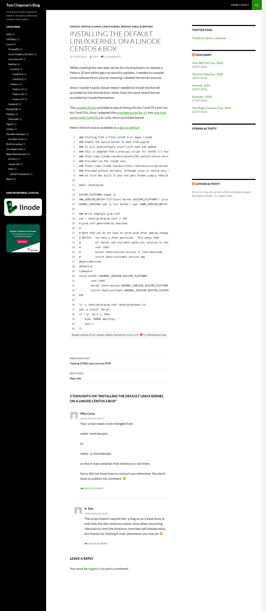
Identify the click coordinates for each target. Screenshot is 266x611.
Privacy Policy (240, 5)
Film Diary (204, 55)
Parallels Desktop (15, 134)
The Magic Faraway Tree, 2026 (211, 108)
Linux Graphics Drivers (20, 54)
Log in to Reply (94, 488)
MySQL (10, 114)
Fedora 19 (18, 99)
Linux (97, 26)
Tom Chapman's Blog (23, 5)
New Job (77, 376)
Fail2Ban (11, 39)
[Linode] (24, 209)
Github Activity (208, 184)
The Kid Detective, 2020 (207, 74)
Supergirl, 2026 (202, 96)
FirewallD (13, 49)
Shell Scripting (142, 26)
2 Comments (112, 56)
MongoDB (12, 109)
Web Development (16, 154)
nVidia (9, 129)
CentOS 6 (87, 26)
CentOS (75, 26)
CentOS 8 (17, 79)
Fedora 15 (18, 89)
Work (9, 179)
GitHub (151, 334)
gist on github (129, 127)
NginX (9, 124)
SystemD (13, 104)
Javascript (13, 164)
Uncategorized (14, 149)
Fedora (14, 84)
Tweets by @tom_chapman (209, 38)
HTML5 (12, 159)
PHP (10, 169)
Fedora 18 (18, 94)
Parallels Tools (16, 139)
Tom (95, 56)
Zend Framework (19, 174)
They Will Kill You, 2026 (207, 63)
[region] (119, 233)
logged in (94, 568)
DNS (8, 34)
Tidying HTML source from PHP (90, 361)
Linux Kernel (111, 26)
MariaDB (13, 119)
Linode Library (86, 107)
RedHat (126, 26)
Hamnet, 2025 (201, 85)
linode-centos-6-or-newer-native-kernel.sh (99, 334)
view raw (160, 334)
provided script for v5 (131, 112)
